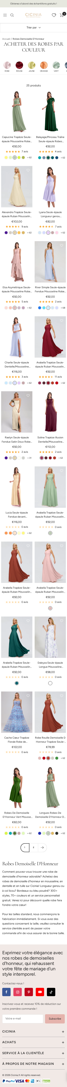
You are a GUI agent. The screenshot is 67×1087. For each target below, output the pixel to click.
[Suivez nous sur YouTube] (40, 992)
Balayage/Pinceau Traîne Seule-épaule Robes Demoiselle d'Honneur (50, 139)
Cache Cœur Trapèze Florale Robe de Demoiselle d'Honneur (17, 740)
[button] (7, 67)
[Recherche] (12, 15)
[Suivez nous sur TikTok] (51, 992)
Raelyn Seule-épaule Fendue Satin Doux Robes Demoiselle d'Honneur (17, 440)
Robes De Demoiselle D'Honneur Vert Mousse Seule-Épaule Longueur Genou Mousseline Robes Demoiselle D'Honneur (17, 815)
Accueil (6, 38)
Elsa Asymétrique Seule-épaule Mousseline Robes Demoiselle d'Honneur (17, 290)
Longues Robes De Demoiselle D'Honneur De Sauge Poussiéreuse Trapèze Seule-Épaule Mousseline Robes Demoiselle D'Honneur (50, 815)
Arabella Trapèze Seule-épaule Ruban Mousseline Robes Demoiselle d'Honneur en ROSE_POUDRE (50, 590)
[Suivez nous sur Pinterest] (29, 992)
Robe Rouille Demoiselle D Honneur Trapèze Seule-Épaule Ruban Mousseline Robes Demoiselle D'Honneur (50, 740)
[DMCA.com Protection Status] (46, 1081)
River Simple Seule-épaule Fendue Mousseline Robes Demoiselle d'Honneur (50, 290)
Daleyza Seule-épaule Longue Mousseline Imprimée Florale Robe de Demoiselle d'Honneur (50, 665)
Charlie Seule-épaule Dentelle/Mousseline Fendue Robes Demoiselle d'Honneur (16, 365)
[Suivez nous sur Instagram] (17, 992)
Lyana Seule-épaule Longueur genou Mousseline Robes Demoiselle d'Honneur (50, 215)
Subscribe (55, 1018)
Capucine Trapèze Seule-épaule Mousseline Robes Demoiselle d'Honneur (17, 139)
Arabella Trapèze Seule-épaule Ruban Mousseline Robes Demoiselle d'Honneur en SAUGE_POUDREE (50, 515)
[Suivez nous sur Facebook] (6, 992)
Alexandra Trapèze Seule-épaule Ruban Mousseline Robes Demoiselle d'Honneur (17, 215)
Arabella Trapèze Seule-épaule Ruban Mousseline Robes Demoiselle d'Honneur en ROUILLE (17, 590)
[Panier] (62, 15)
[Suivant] (42, 847)
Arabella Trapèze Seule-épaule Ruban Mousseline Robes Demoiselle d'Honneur (50, 365)
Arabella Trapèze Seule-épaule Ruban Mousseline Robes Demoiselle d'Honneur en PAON (17, 665)
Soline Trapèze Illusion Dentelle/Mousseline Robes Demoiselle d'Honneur (50, 440)
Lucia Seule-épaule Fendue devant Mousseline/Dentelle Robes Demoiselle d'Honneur (17, 515)
